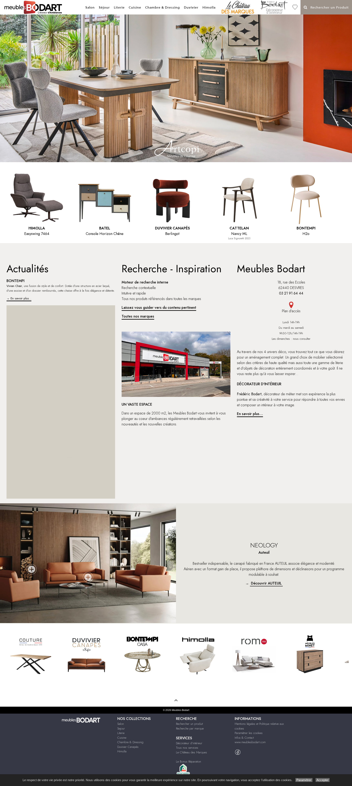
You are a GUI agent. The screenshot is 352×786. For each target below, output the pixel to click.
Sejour (121, 728)
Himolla (209, 7)
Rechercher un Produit (328, 7)
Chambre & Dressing (162, 7)
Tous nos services (187, 747)
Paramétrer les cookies (249, 733)
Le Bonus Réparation (188, 761)
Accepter (322, 780)
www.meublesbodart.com (250, 742)
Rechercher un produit (189, 724)
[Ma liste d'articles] (294, 7)
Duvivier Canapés (128, 747)
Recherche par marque (190, 728)
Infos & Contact (244, 737)
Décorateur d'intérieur (189, 743)
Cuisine (135, 7)
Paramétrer (304, 780)
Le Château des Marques (191, 752)
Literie (119, 7)
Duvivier (191, 7)
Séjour (104, 7)
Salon (90, 7)
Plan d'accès (291, 311)
